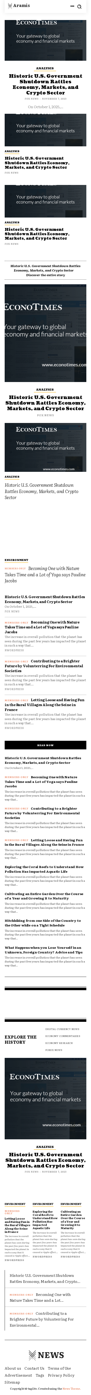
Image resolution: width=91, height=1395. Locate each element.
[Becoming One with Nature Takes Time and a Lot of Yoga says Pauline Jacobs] (45, 530)
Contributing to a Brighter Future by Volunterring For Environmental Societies (44, 665)
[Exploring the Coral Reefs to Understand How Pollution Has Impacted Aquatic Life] (45, 1192)
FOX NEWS (11, 243)
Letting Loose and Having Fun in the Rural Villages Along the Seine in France (44, 704)
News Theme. (72, 1388)
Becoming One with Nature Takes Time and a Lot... (40, 1297)
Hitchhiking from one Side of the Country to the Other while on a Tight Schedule (43, 922)
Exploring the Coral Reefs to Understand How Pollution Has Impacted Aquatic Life (44, 869)
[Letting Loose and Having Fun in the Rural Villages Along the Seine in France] (17, 1192)
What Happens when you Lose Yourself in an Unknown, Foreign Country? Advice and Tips (44, 949)
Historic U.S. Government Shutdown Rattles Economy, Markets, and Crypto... (45, 1278)
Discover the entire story (45, 275)
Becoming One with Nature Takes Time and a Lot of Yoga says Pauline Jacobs (45, 574)
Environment (16, 560)
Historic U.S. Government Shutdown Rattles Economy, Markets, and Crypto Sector (37, 234)
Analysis (12, 222)
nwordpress (14, 650)
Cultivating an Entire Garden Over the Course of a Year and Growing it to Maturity (44, 896)
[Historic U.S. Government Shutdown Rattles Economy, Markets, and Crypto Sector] (45, 201)
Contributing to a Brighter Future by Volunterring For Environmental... (42, 1319)
